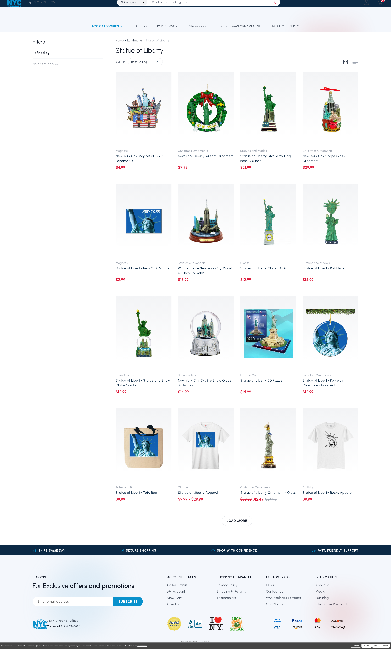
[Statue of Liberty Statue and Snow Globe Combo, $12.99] (143, 333)
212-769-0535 (44, 2)
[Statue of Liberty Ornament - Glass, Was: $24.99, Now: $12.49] (268, 445)
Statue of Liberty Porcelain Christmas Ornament (323, 382)
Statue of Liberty (284, 26)
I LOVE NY (140, 26)
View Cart (175, 598)
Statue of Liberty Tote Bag (136, 493)
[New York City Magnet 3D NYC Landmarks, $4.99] (143, 109)
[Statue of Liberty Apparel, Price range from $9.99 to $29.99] (205, 445)
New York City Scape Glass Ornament (324, 158)
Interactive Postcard (331, 604)
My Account (176, 591)
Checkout (174, 604)
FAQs (270, 585)
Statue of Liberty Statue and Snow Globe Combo (143, 382)
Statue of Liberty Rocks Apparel (328, 493)
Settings (356, 646)
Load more (237, 521)
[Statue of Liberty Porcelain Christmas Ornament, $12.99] (330, 333)
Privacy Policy (227, 585)
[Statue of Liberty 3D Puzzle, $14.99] (268, 333)
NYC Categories (105, 26)
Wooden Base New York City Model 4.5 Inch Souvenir (205, 270)
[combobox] (145, 61)
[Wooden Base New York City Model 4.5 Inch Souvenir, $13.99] (205, 221)
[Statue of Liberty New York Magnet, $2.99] (143, 221)
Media (320, 591)
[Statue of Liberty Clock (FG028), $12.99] (268, 221)
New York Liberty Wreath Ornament (206, 156)
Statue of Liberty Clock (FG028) (265, 268)
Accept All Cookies (381, 646)
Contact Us (274, 591)
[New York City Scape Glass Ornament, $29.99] (330, 109)
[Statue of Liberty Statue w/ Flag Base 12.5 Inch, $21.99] (268, 109)
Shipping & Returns (231, 591)
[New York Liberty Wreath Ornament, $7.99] (205, 109)
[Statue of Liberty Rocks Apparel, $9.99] (330, 445)
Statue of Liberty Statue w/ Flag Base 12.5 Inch (265, 158)
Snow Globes (200, 26)
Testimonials (226, 598)
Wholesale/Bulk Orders (283, 598)
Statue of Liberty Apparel (198, 493)
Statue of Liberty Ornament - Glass (268, 493)
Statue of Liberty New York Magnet (143, 268)
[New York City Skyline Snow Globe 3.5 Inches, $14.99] (205, 333)
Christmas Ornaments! (240, 26)
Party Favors (168, 26)
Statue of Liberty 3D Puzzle (261, 380)
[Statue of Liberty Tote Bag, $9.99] (143, 445)
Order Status (177, 585)
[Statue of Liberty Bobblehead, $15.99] (330, 221)
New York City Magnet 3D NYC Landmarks (139, 158)
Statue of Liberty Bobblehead (326, 268)
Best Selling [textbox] (139, 62)
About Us (322, 585)
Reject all (366, 646)
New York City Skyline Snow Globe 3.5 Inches (205, 382)
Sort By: (121, 61)
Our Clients (274, 604)
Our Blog (322, 598)
